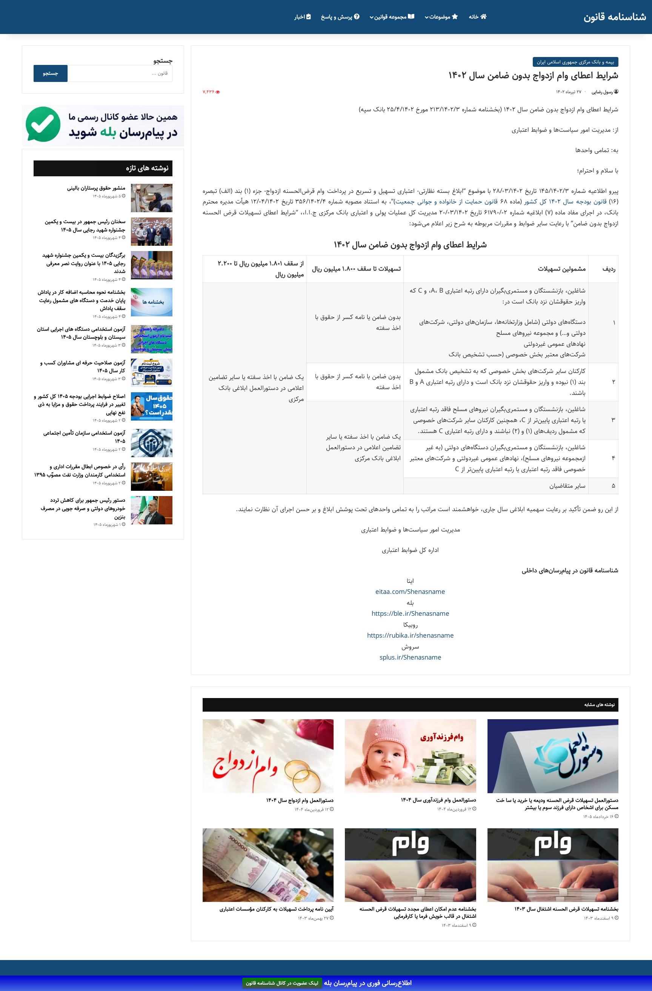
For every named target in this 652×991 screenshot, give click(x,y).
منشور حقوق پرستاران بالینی (96, 188)
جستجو (163, 60)
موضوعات (440, 16)
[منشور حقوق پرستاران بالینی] (151, 198)
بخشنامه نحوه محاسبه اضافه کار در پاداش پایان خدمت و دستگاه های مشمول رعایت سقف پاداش (81, 300)
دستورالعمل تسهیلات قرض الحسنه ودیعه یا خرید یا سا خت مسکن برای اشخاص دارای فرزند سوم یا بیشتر (557, 804)
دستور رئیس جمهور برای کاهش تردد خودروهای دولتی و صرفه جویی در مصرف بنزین (83, 508)
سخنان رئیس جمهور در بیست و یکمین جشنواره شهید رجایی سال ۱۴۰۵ (85, 225)
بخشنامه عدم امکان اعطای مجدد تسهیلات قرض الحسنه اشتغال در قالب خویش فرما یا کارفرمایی (418, 912)
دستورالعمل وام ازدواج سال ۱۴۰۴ (300, 800)
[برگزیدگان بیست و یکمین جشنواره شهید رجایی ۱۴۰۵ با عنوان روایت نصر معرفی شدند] (151, 265)
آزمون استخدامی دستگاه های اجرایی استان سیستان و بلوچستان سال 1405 (81, 333)
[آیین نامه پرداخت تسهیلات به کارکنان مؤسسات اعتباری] (268, 865)
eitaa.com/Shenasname (410, 592)
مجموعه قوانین (391, 16)
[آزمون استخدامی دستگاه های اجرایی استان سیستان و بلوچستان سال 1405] (151, 339)
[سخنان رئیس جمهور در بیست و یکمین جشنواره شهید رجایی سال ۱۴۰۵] (151, 231)
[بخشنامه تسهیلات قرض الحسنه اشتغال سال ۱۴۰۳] (552, 865)
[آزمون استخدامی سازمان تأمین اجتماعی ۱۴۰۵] (151, 443)
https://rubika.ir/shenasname (410, 636)
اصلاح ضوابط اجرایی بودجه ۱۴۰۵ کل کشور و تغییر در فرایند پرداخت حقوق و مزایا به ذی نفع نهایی (79, 404)
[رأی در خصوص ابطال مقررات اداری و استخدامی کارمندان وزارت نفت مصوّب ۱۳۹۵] (151, 476)
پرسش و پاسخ (337, 16)
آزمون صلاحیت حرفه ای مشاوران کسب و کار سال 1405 (82, 367)
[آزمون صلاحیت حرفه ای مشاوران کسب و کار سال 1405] (151, 373)
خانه (474, 16)
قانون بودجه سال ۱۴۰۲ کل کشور (565, 202)
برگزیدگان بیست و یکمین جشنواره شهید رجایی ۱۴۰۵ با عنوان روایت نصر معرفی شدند (83, 263)
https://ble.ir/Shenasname (410, 614)
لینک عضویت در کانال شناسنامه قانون (282, 983)
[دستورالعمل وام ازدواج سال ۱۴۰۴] (268, 756)
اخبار (300, 16)
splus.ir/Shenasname (410, 658)
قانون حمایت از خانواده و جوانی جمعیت (446, 202)
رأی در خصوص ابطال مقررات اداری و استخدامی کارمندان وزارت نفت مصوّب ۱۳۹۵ (79, 470)
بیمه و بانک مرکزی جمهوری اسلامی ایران (575, 62)
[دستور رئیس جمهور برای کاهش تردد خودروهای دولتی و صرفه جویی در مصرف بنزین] (151, 510)
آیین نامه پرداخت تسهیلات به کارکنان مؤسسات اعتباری (277, 909)
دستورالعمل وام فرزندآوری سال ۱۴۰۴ (438, 800)
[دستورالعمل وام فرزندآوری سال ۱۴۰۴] (410, 756)
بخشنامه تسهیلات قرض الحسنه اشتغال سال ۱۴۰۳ (566, 909)
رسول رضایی (602, 92)
